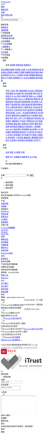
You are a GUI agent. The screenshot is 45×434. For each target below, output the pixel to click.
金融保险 (15, 121)
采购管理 (25, 129)
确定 (31, 175)
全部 (3, 70)
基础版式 (27, 138)
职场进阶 (11, 138)
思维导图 (19, 65)
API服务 (4, 219)
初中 (11, 118)
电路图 (28, 72)
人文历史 (9, 135)
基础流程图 (9, 70)
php (15, 96)
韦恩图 (20, 75)
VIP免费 (17, 152)
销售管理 (15, 132)
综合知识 (38, 132)
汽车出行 (23, 121)
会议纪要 (33, 129)
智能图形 (4, 222)
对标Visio (4, 278)
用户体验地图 (26, 94)
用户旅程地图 (21, 91)
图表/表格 (35, 72)
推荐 (3, 7)
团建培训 (21, 127)
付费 (23, 152)
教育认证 (4, 275)
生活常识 (13, 140)
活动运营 (34, 102)
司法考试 (36, 107)
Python (20, 99)
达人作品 (33, 157)
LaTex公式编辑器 (8, 228)
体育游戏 (21, 140)
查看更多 (4, 27)
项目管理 (9, 94)
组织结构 (17, 129)
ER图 (23, 70)
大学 (20, 118)
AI (2, 4)
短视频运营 (25, 102)
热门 (11, 157)
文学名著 (25, 135)
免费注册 (8, 15)
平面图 (22, 72)
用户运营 (21, 105)
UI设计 (12, 91)
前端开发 (25, 96)
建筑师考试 (16, 116)
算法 (19, 96)
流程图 (12, 65)
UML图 (29, 70)
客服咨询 (30, 118)
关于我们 (4, 283)
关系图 (26, 75)
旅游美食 (29, 140)
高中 (16, 118)
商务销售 (9, 124)
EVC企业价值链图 (27, 78)
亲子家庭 (32, 135)
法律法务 (25, 124)
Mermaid (4, 232)
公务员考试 (18, 110)
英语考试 (31, 110)
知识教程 (4, 242)
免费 (11, 152)
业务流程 (17, 94)
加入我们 (4, 286)
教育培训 (31, 121)
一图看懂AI (5, 47)
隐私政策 (4, 292)
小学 (24, 118)
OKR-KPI (9, 129)
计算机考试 (27, 107)
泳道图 (16, 72)
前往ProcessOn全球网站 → (11, 340)
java (34, 96)
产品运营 (13, 105)
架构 (31, 96)
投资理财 (17, 135)
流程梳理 (4, 30)
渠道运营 (29, 99)
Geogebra (4, 230)
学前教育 (34, 116)
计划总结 (31, 132)
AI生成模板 (5, 41)
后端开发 (9, 99)
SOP (38, 129)
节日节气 (37, 140)
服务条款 (4, 289)
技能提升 (29, 127)
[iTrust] (22, 369)
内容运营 (17, 102)
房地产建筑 (33, 124)
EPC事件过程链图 (12, 78)
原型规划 (39, 91)
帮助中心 (4, 248)
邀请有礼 (4, 259)
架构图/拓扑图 (6, 36)
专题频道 (4, 245)
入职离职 (37, 127)
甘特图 (17, 70)
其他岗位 (38, 118)
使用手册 (4, 250)
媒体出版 (17, 124)
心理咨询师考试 (16, 107)
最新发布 (25, 157)
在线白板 (4, 214)
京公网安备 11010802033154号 (25, 348)
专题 (3, 12)
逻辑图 (32, 75)
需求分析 (36, 94)
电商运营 (29, 105)
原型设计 (4, 217)
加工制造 (38, 121)
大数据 (39, 96)
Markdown (5, 211)
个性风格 (19, 138)
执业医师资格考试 (30, 113)
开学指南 (4, 52)
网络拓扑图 (36, 70)
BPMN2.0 (13, 75)
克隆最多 (17, 157)
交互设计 (31, 91)
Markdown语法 (7, 253)
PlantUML (5, 234)
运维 (15, 99)
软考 (25, 110)
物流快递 (13, 127)
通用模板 (35, 138)
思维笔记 (27, 65)
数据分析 (37, 99)
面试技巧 (23, 132)
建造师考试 (25, 116)
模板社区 (4, 10)
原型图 (6, 75)
